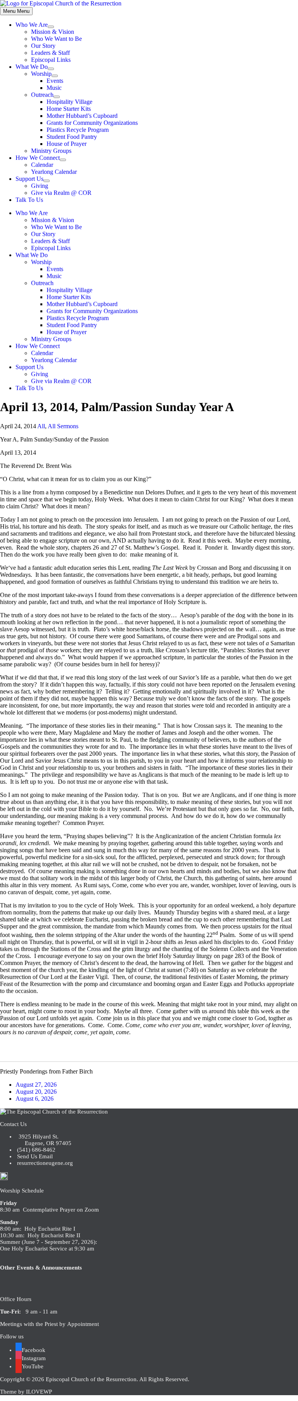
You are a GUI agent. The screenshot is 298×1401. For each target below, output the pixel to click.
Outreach (42, 94)
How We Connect (38, 157)
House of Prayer (67, 143)
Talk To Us (29, 199)
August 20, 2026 (36, 1091)
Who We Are (32, 24)
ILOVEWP (39, 1392)
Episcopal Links (51, 59)
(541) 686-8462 (35, 1150)
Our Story (43, 45)
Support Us (29, 178)
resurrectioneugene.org (45, 1163)
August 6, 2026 (35, 1098)
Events (55, 80)
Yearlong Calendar (54, 171)
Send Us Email (34, 1156)
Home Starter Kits (69, 108)
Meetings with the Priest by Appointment (49, 1324)
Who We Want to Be (56, 38)
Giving (39, 185)
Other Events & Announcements (41, 1267)
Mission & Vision (52, 31)
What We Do (32, 66)
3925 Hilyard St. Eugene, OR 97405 (43, 1139)
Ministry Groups (51, 150)
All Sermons (63, 426)
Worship (41, 73)
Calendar (42, 164)
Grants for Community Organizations (92, 122)
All (41, 426)
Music (54, 87)
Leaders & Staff (50, 52)
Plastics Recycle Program (78, 129)
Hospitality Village (69, 101)
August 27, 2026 (36, 1084)
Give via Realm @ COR (61, 192)
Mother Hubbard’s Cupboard (82, 115)
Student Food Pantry (72, 136)
